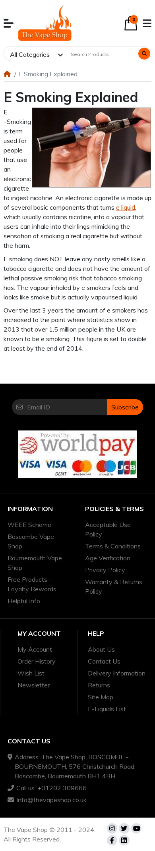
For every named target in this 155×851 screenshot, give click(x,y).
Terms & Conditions (113, 546)
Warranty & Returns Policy (113, 586)
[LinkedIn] (124, 840)
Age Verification (107, 558)
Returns (99, 685)
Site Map (100, 697)
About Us (101, 649)
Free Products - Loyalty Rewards (32, 584)
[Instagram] (112, 828)
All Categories (30, 54)
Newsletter (33, 685)
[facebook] (112, 840)
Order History (36, 661)
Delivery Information (116, 673)
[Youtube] (136, 828)
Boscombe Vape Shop (31, 541)
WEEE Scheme (29, 525)
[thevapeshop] (45, 23)
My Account (34, 649)
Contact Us (104, 661)
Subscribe (125, 407)
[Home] (7, 74)
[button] (9, 23)
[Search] (144, 54)
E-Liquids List (107, 709)
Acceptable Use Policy (108, 529)
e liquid (125, 207)
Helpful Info (24, 601)
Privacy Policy (105, 570)
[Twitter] (124, 828)
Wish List (31, 673)
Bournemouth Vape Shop (35, 562)
